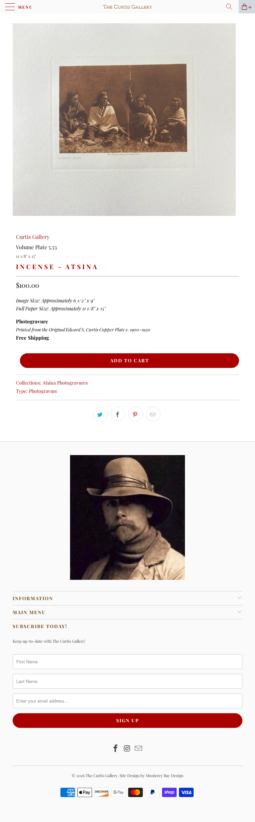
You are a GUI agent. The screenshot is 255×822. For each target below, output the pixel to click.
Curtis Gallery (32, 236)
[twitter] (100, 414)
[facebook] (118, 414)
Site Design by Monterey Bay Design (151, 775)
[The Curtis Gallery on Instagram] (127, 748)
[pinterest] (135, 414)
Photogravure (43, 391)
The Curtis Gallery (102, 775)
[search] (231, 7)
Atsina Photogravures (65, 382)
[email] (153, 414)
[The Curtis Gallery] (127, 6)
